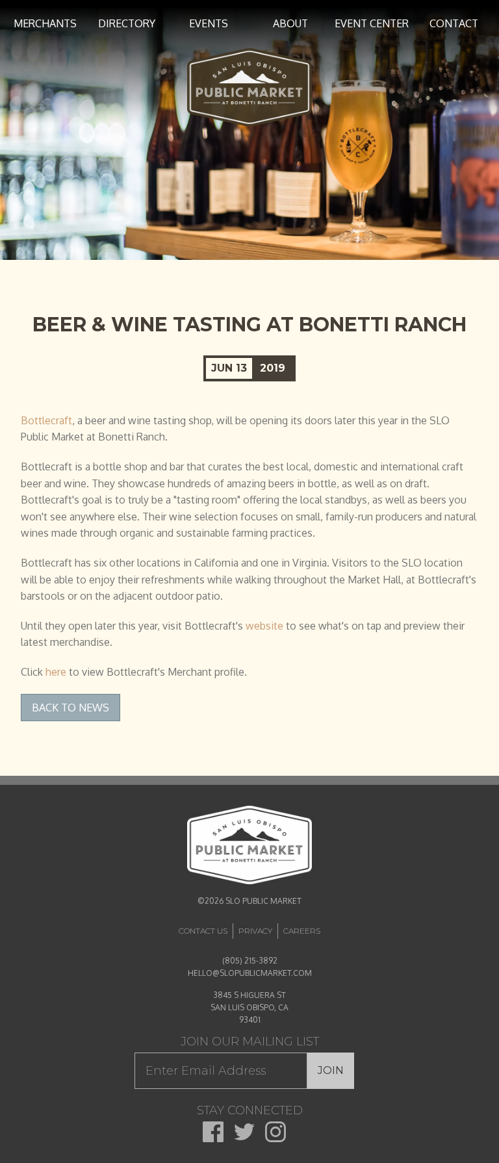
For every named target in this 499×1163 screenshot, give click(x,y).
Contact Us (203, 931)
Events (208, 23)
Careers (301, 931)
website (264, 625)
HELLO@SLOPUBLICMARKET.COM (250, 973)
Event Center (372, 23)
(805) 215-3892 (249, 960)
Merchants (45, 23)
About (290, 23)
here (55, 671)
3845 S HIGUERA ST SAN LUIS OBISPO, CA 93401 (249, 1007)
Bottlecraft (46, 420)
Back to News (70, 707)
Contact (453, 23)
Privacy (255, 931)
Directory (126, 23)
